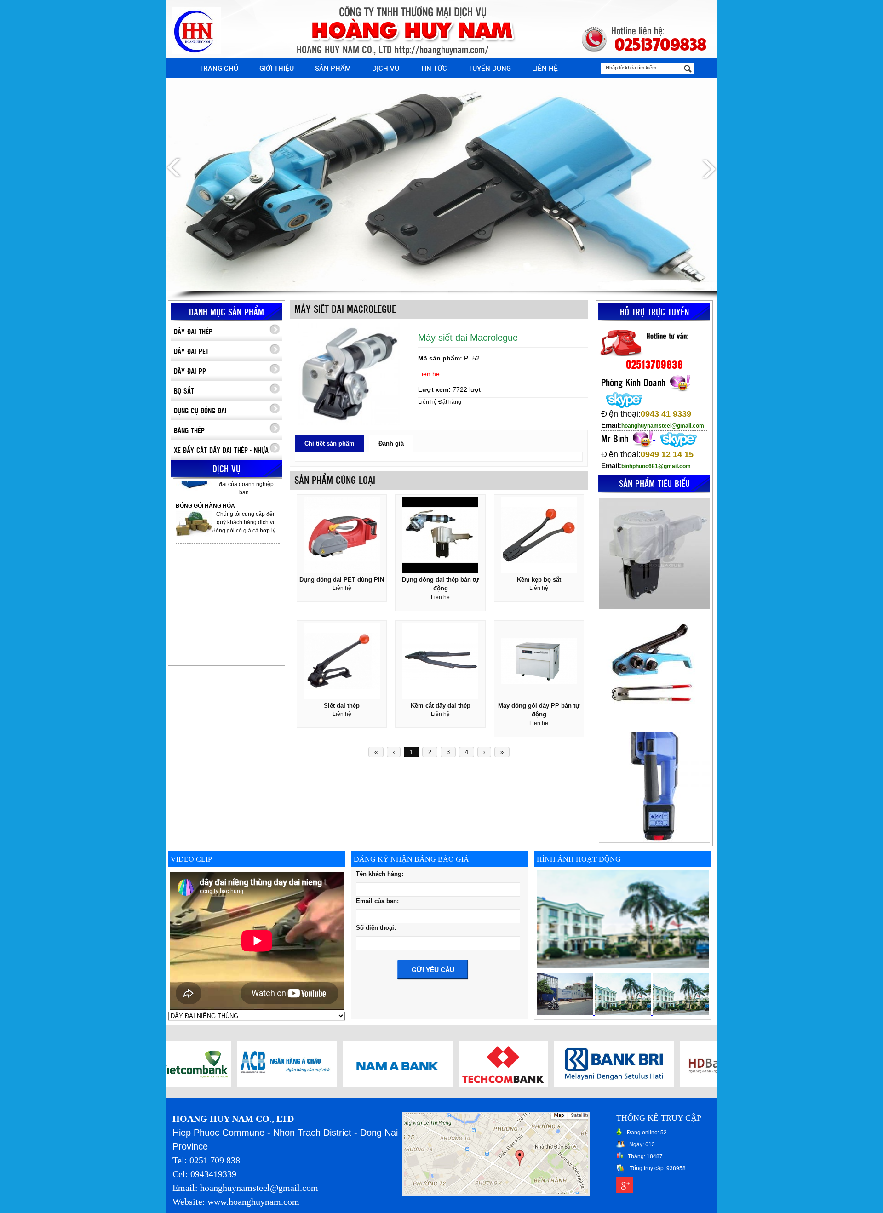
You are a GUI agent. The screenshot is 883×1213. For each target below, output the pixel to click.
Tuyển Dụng (489, 68)
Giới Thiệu (276, 68)
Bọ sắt (184, 391)
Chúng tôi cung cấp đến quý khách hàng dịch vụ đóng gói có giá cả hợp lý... (246, 495)
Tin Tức (433, 68)
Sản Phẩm (333, 68)
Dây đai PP (190, 371)
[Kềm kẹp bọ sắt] (539, 573)
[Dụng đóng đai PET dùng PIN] (342, 573)
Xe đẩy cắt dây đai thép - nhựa (221, 450)
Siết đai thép (342, 705)
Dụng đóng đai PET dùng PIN (341, 579)
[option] (441, 162)
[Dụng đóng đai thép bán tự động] (440, 573)
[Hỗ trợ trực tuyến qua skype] (621, 397)
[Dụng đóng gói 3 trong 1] (654, 787)
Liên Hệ (545, 68)
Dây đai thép (193, 332)
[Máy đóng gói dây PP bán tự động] (539, 699)
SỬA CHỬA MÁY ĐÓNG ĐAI (212, 525)
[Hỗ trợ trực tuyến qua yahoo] (677, 380)
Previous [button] (175, 168)
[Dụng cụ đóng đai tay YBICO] (654, 553)
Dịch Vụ (385, 68)
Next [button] (708, 168)
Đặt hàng (449, 402)
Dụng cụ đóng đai (200, 411)
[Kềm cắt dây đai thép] (440, 699)
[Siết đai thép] (342, 699)
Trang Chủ (218, 68)
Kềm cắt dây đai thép (440, 705)
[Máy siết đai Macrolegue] (349, 423)
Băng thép (189, 431)
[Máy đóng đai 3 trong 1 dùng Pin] (654, 670)
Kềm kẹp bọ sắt (539, 579)
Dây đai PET (191, 352)
